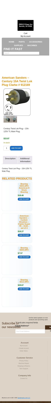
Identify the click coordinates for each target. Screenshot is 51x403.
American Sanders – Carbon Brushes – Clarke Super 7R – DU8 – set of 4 (24, 222)
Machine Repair (24, 363)
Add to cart (16, 148)
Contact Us (23, 378)
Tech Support (23, 368)
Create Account (24, 348)
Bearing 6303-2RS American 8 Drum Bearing (24, 188)
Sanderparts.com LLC (24, 397)
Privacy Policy (23, 360)
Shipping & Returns (23, 366)
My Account (25, 36)
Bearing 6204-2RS (24, 249)
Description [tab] (10, 159)
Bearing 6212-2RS (24, 281)
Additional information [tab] (25, 160)
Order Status (24, 351)
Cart (25, 33)
